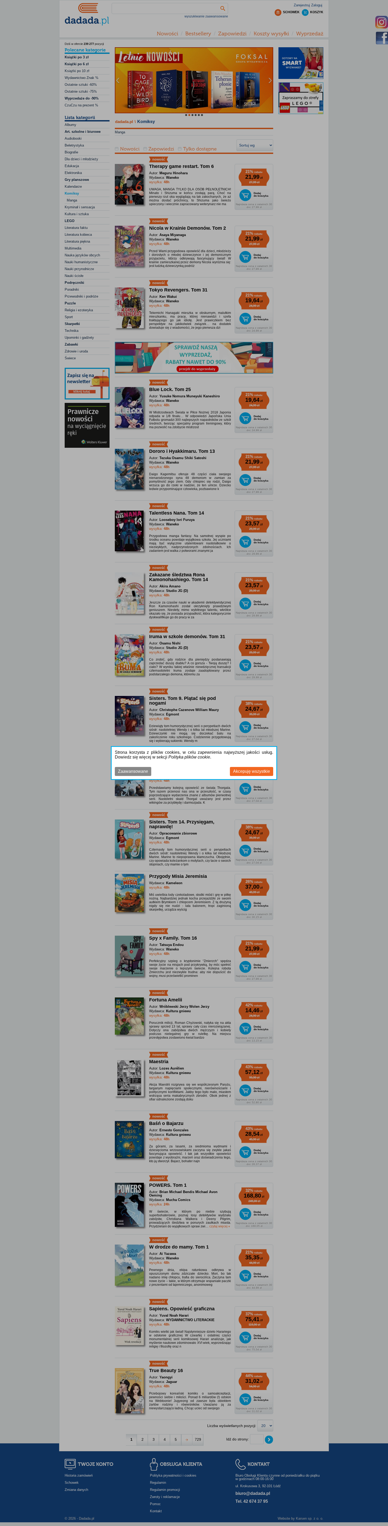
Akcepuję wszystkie (251, 771)
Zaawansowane (133, 771)
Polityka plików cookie (189, 757)
